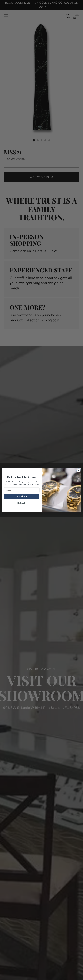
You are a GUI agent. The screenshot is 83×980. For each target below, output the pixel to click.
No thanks (21, 503)
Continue (22, 496)
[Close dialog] (78, 470)
